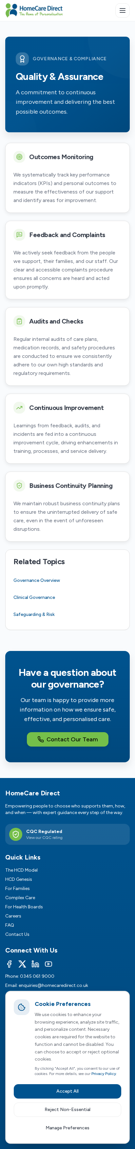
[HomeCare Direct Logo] (34, 10)
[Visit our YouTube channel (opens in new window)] (48, 964)
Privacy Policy (103, 1073)
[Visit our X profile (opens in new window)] (22, 964)
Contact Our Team (72, 739)
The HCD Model (21, 870)
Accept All (67, 1091)
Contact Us (17, 934)
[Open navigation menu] (122, 10)
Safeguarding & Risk (34, 614)
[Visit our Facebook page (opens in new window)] (9, 964)
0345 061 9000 (37, 976)
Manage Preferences (67, 1128)
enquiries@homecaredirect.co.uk (53, 985)
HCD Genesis (18, 879)
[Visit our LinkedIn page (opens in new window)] (35, 964)
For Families (17, 888)
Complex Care (20, 897)
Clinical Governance (34, 597)
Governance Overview (36, 580)
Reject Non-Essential (67, 1109)
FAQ (9, 925)
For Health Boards (24, 907)
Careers (13, 916)
